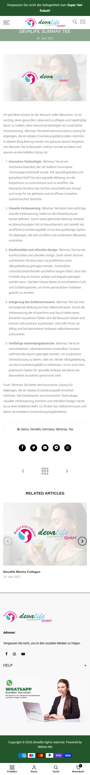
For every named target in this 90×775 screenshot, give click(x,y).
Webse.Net (45, 747)
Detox (25, 429)
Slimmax (61, 429)
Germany (48, 429)
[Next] (82, 541)
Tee (71, 429)
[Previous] (7, 541)
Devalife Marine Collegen (21, 571)
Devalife (35, 429)
